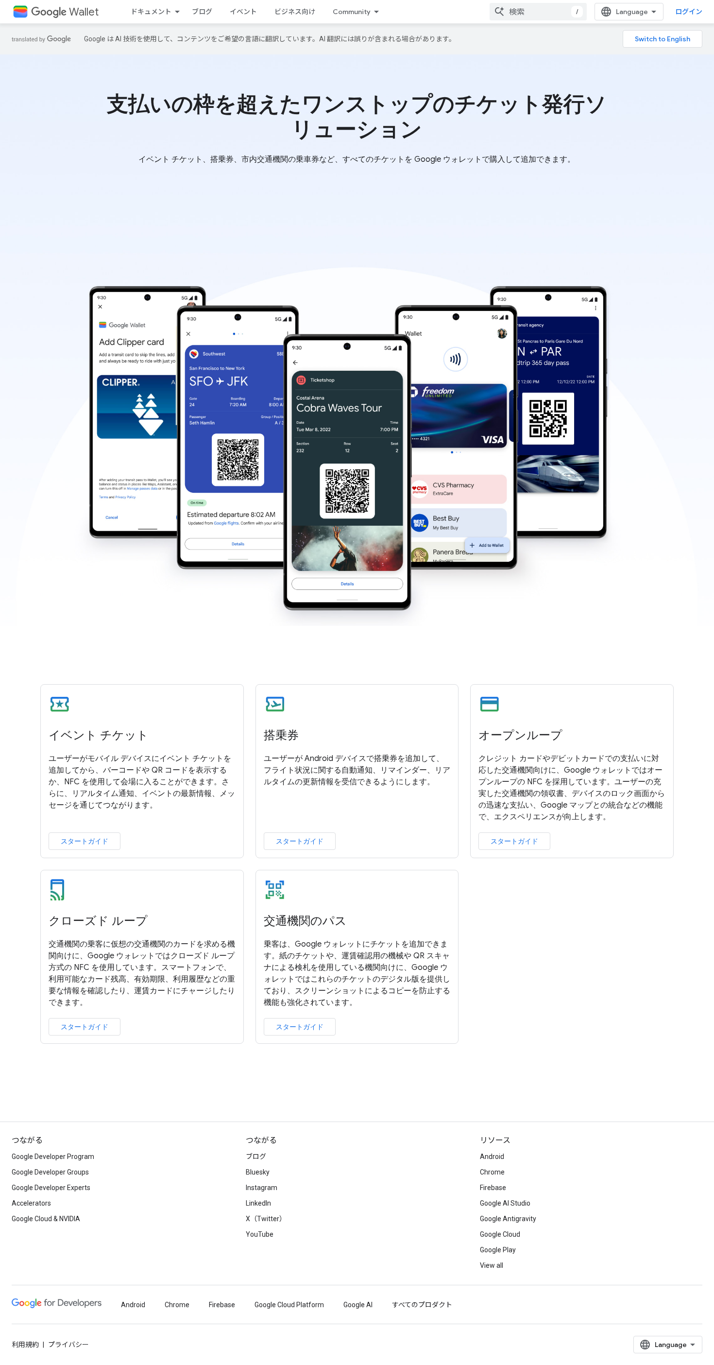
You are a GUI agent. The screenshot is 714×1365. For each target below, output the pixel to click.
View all (491, 1265)
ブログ (202, 11)
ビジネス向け (294, 11)
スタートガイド (84, 841)
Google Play (498, 1250)
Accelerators (31, 1203)
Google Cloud (500, 1234)
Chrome (492, 1172)
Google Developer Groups (50, 1172)
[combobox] (538, 11)
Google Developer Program (53, 1156)
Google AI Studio (505, 1203)
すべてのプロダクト (422, 1305)
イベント (243, 11)
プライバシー (68, 1344)
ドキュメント (151, 11)
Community (352, 11)
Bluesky (258, 1172)
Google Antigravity (508, 1219)
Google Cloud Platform (289, 1305)
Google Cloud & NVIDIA (46, 1219)
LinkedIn (258, 1203)
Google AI (358, 1305)
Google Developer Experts (51, 1188)
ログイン (688, 12)
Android (492, 1156)
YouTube (259, 1234)
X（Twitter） (266, 1219)
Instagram (261, 1188)
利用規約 (25, 1344)
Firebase (493, 1188)
